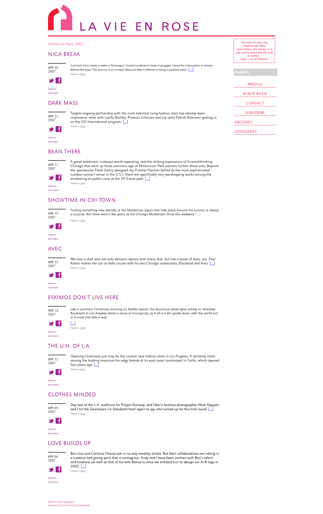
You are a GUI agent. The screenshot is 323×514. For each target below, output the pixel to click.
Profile (255, 84)
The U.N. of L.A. (69, 345)
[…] (190, 69)
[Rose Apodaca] (123, 30)
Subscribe (255, 113)
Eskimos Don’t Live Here (83, 297)
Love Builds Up (69, 443)
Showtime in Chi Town (82, 200)
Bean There (64, 151)
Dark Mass (63, 102)
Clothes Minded (72, 394)
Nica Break (64, 54)
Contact (255, 103)
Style (82, 74)
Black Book (255, 94)
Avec (55, 248)
